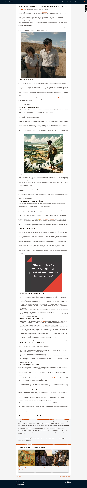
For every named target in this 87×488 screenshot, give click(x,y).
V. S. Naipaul (44, 12)
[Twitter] (66, 482)
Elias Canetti (54, 377)
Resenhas (77, 1)
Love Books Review (7, 2)
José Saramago (52, 219)
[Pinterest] (68, 482)
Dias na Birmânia (58, 97)
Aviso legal (18, 481)
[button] (52, 2)
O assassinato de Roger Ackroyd (65, 476)
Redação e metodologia (20, 484)
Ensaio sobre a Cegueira (44, 219)
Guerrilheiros (56, 467)
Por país (63, 1)
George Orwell (64, 97)
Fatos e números (57, 1)
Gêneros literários (70, 1)
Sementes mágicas (41, 467)
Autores (51, 1)
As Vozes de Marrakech (47, 377)
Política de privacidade (20, 482)
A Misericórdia (19, 476)
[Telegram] (70, 482)
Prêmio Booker (42, 321)
